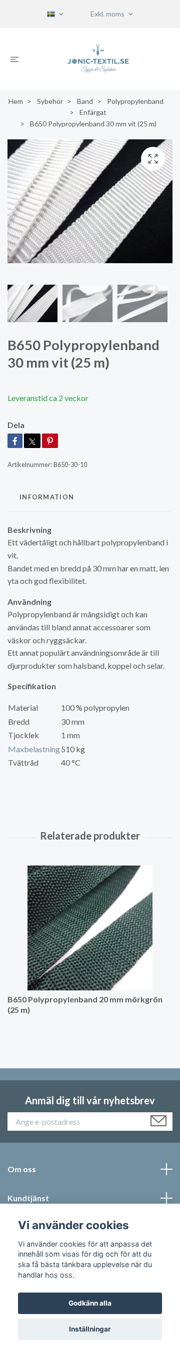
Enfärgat (93, 112)
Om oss (22, 1169)
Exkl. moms (108, 13)
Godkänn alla (90, 1303)
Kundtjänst (28, 1198)
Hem (15, 101)
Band (85, 101)
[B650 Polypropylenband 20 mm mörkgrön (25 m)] (90, 928)
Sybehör (50, 101)
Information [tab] (47, 497)
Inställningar (90, 1329)
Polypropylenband (135, 101)
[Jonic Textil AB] (98, 59)
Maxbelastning (34, 749)
